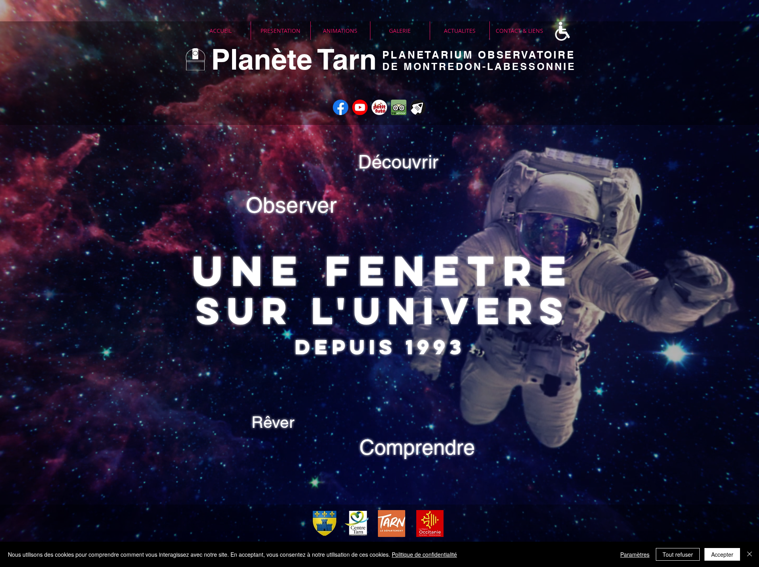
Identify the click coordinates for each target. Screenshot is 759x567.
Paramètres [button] (634, 554)
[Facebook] (340, 107)
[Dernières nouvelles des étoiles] (418, 107)
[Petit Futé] (379, 107)
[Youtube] (360, 107)
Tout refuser (678, 554)
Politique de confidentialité (424, 554)
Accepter (722, 554)
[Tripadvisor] (398, 107)
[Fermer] (749, 554)
